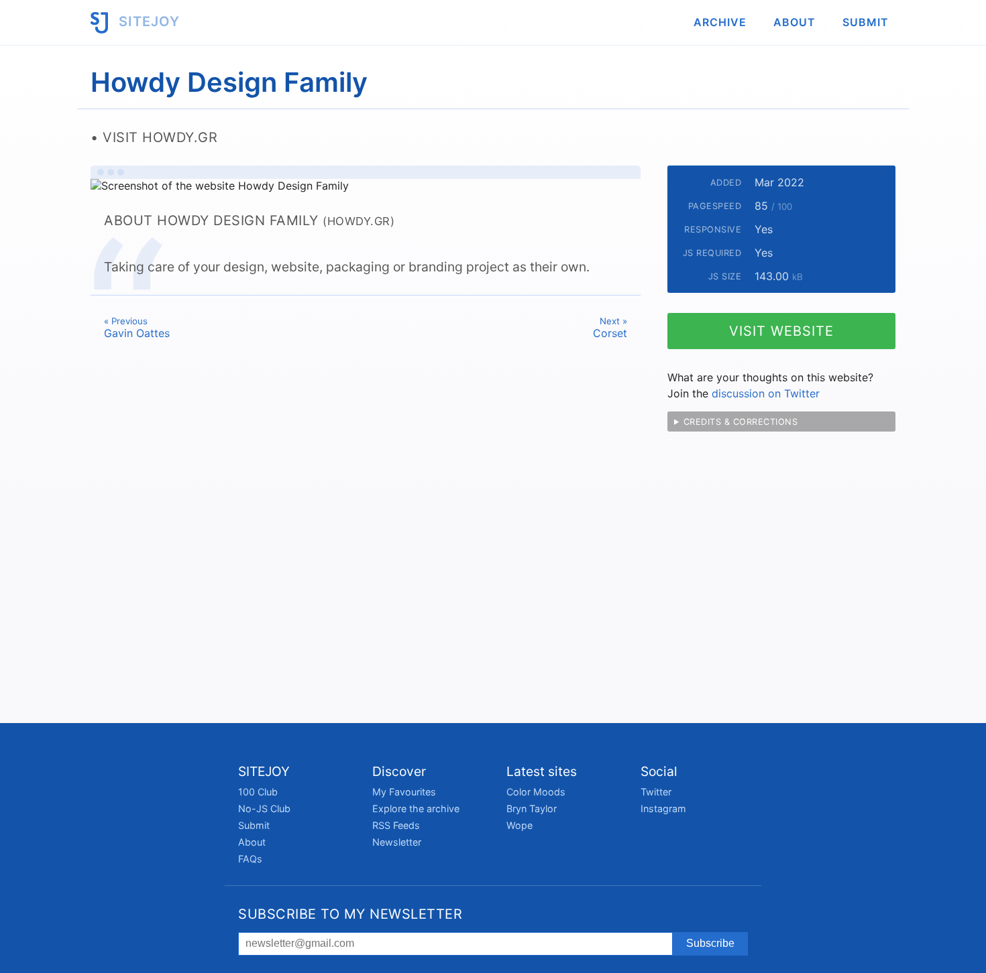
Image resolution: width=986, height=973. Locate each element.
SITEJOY (147, 21)
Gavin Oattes (137, 328)
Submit (865, 22)
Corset (610, 328)
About (794, 22)
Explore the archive (415, 808)
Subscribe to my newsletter (350, 914)
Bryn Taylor (531, 808)
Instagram (663, 808)
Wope (519, 825)
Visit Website (781, 331)
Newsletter (396, 842)
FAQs (250, 858)
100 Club (258, 791)
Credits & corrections (740, 422)
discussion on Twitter (766, 393)
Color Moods (535, 791)
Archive (720, 22)
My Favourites (404, 791)
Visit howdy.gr (160, 137)
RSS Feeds (396, 825)
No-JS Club (264, 808)
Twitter (656, 791)
